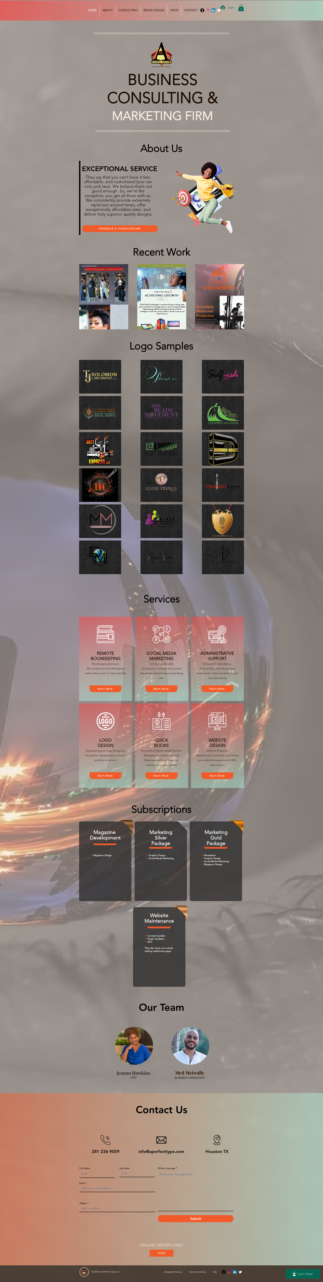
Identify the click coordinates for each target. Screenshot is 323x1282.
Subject (83, 1203)
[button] (241, 7)
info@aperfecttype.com (161, 1151)
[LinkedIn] (213, 10)
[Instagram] (208, 10)
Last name (124, 1168)
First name (84, 1168)
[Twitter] (240, 1272)
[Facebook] (202, 10)
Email (82, 1183)
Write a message (166, 1168)
